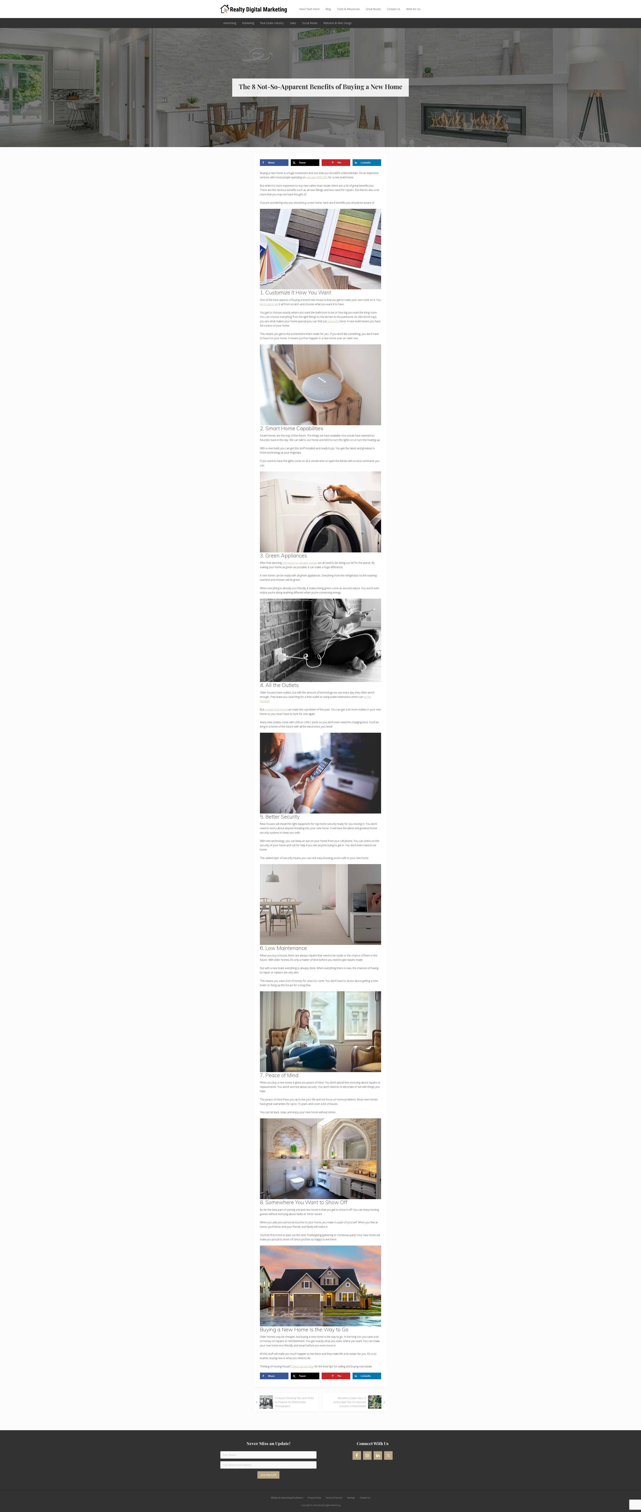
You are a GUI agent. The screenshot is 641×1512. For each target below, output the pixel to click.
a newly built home (276, 709)
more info (333, 321)
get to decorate (269, 304)
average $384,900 (317, 177)
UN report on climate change (299, 563)
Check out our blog (302, 1366)
